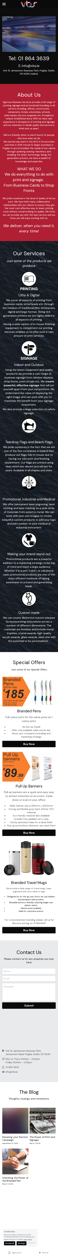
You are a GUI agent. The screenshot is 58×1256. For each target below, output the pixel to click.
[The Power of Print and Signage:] (43, 1121)
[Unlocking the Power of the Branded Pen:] (15, 1161)
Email (6, 978)
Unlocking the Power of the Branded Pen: (15, 1179)
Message (8, 986)
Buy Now (29, 744)
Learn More (27, 1239)
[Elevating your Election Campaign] (15, 1121)
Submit (29, 1005)
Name (7, 971)
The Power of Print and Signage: (42, 1139)
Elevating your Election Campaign (15, 1139)
